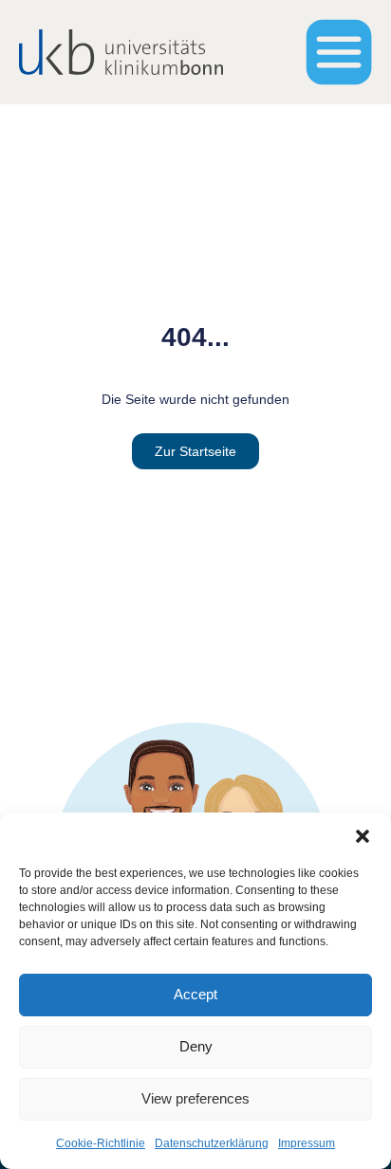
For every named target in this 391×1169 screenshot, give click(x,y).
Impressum (306, 1143)
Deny (196, 1046)
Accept (195, 994)
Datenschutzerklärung (212, 1143)
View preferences (195, 1098)
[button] (362, 836)
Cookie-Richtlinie (100, 1143)
